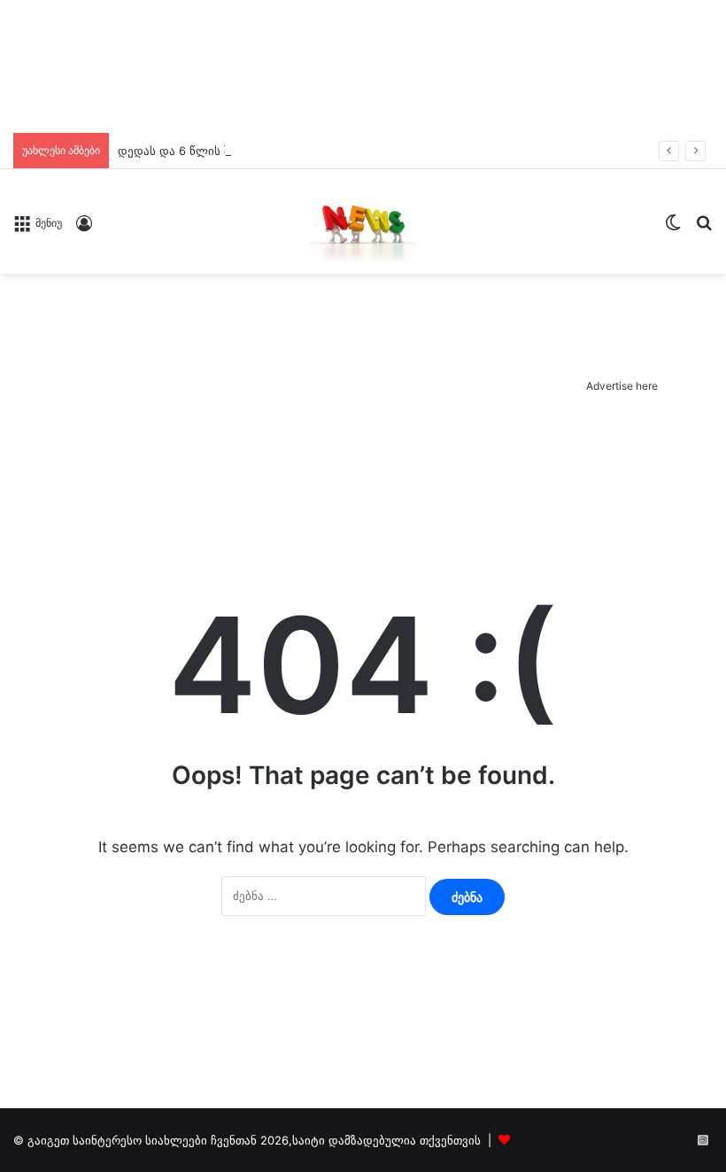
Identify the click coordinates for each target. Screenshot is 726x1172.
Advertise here (622, 385)
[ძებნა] (704, 228)
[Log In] (84, 229)
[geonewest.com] (363, 221)
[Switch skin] (673, 228)
